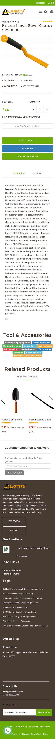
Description (19, 173)
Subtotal (7, 102)
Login (51, 3)
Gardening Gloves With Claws (33, 548)
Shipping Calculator (11, 704)
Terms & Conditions (12, 570)
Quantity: (35, 102)
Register (40, 3)
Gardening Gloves (41, 342)
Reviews (37, 173)
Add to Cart (27, 140)
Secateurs (18, 353)
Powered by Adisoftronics (39, 726)
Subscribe (44, 712)
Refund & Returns (11, 574)
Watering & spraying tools (17, 342)
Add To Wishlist (27, 156)
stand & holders (27, 349)
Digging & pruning (10, 21)
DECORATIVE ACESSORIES (27, 355)
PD (6, 318)
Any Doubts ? (9, 86)
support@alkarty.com (14, 691)
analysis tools (45, 346)
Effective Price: (11, 75)
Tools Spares (44, 349)
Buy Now (27, 148)
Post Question (14, 472)
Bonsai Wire (29, 346)
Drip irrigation (10, 349)
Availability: (9, 80)
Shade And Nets (33, 353)
